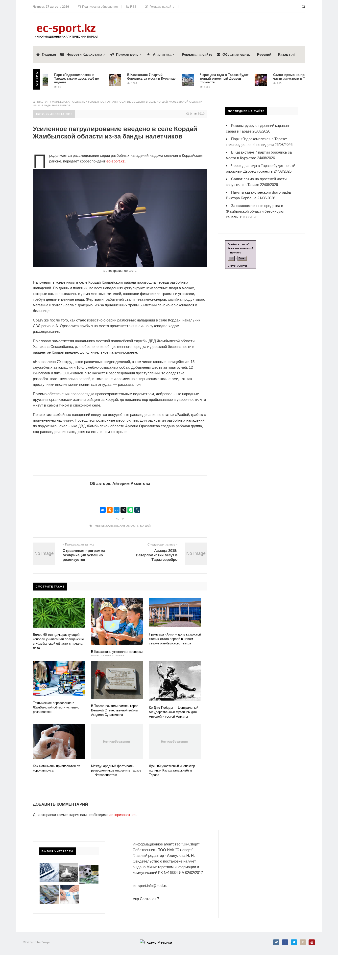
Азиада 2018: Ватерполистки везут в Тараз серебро (156, 555)
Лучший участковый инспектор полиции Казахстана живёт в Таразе (172, 770)
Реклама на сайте (161, 6)
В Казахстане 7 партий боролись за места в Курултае (140, 76)
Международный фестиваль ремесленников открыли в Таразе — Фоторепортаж (116, 770)
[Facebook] (285, 942)
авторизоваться (122, 815)
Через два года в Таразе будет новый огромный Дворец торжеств (213, 78)
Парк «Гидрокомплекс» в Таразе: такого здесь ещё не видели (65, 78)
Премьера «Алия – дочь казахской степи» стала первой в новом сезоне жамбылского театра (175, 639)
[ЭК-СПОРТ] (66, 25)
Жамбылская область (68, 101)
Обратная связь (236, 54)
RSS (132, 6)
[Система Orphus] (240, 243)
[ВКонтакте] (103, 510)
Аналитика (162, 54)
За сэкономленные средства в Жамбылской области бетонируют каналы (255, 211)
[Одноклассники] (110, 510)
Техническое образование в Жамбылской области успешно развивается (56, 707)
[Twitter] (294, 942)
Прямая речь (127, 54)
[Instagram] (303, 942)
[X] (123, 510)
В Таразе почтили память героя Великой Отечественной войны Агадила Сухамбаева (114, 710)
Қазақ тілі (286, 54)
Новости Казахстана (84, 54)
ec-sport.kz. (116, 161)
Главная (49, 54)
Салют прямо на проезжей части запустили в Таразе (283, 76)
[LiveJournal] (137, 510)
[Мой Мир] (117, 510)
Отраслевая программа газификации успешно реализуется (84, 555)
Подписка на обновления (99, 6)
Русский (264, 54)
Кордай (145, 525)
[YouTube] (312, 942)
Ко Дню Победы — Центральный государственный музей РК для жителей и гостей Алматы (173, 712)
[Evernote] (130, 510)
